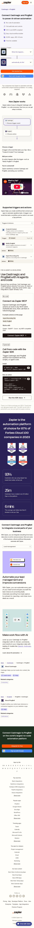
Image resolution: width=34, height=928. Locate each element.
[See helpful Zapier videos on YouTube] (20, 896)
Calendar (17, 852)
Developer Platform (17, 901)
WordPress (17, 812)
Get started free (17, 71)
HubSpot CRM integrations (17, 787)
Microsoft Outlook (17, 835)
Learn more (7, 675)
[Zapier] (6, 2)
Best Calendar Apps (17, 883)
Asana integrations (17, 792)
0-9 (4, 765)
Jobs (29, 901)
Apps (2, 663)
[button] (17, 76)
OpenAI (20, 646)
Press (25, 901)
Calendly (17, 829)
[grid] (9, 120)
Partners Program (17, 907)
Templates (15, 904)
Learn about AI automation (11, 653)
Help (16, 675)
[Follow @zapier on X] (17, 896)
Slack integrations (17, 781)
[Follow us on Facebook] (10, 896)
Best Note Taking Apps (17, 880)
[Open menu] (31, 2)
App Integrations (24, 904)
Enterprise (8, 904)
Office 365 (17, 815)
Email (17, 855)
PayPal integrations (17, 789)
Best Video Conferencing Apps (17, 872)
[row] (9, 120)
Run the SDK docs (16, 398)
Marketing (17, 861)
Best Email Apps (17, 875)
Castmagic (4, 9)
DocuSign (17, 809)
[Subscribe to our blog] (23, 896)
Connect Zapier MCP (16, 335)
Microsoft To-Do (17, 832)
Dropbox (17, 804)
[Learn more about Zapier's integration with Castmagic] (2, 666)
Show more (17, 795)
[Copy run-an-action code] (28, 379)
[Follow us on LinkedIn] (14, 896)
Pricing (5, 901)
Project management (17, 849)
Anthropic (27, 646)
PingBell (12, 9)
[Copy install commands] (28, 368)
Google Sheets (17, 806)
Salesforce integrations (17, 784)
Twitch (17, 826)
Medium (17, 838)
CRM (17, 858)
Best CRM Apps (17, 878)
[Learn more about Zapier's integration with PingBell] (2, 700)
